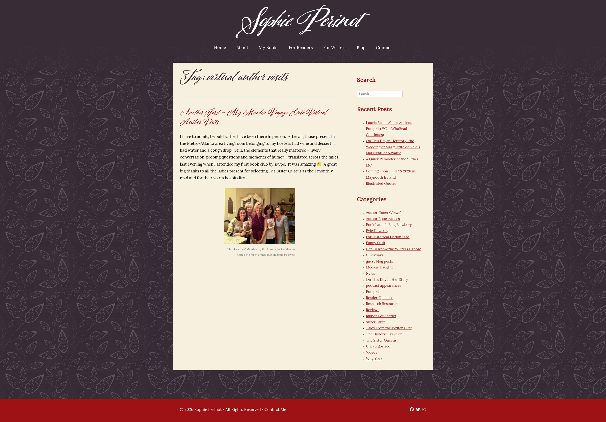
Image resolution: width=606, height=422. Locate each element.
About (242, 48)
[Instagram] (423, 410)
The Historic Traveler (384, 334)
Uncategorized (378, 346)
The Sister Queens (381, 341)
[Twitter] (417, 410)
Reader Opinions (379, 298)
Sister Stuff (375, 322)
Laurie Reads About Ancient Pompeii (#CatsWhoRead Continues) (389, 129)
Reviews (372, 310)
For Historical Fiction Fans (388, 237)
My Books (268, 48)
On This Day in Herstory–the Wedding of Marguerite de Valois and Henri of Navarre (393, 147)
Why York (374, 359)
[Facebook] (410, 410)
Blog (361, 48)
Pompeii (372, 292)
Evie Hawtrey (377, 231)
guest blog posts (379, 262)
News (370, 274)
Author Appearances (383, 219)
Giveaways (374, 255)
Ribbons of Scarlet (381, 316)
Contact (384, 48)
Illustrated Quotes (381, 184)
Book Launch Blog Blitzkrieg (389, 225)
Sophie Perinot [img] (303, 21)
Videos (371, 353)
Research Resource (381, 304)
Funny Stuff (375, 243)
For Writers (334, 48)
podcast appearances (383, 286)
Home (220, 48)
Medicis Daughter (380, 267)
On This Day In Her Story (387, 280)
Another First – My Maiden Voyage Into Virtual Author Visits (253, 117)
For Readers (301, 48)
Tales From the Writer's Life (389, 328)
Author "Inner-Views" (383, 213)
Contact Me (275, 410)
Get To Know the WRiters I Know (393, 249)
